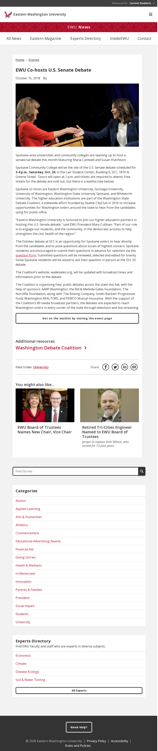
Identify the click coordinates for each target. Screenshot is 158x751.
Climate (21, 663)
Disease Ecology (27, 672)
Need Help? (79, 727)
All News (14, 38)
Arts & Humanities (29, 517)
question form (26, 255)
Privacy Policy (96, 741)
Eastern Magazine (45, 38)
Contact (144, 38)
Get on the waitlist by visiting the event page (77, 318)
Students (22, 614)
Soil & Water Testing (30, 680)
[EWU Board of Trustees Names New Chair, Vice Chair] (45, 405)
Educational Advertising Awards (38, 541)
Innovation (23, 581)
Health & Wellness (29, 565)
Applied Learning (28, 509)
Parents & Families (29, 590)
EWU (79, 27)
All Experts (79, 690)
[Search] (141, 471)
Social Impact (25, 606)
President (22, 598)
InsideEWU (119, 38)
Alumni (21, 501)
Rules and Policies (78, 745)
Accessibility (119, 741)
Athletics (22, 525)
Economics (23, 655)
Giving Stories (26, 557)
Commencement (27, 533)
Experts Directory (85, 38)
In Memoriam (25, 573)
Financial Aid (24, 549)
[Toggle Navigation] (150, 14)
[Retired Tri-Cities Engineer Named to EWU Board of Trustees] (109, 405)
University (41, 367)
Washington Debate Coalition (49, 347)
